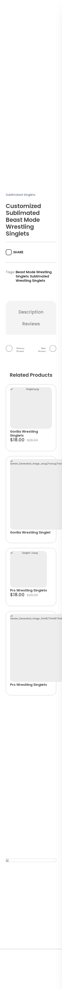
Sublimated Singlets (20, 195)
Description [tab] (31, 312)
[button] (46, 393)
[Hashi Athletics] (23, 12)
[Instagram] (36, 959)
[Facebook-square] (28, 959)
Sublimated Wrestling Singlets (32, 278)
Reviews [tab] (31, 324)
